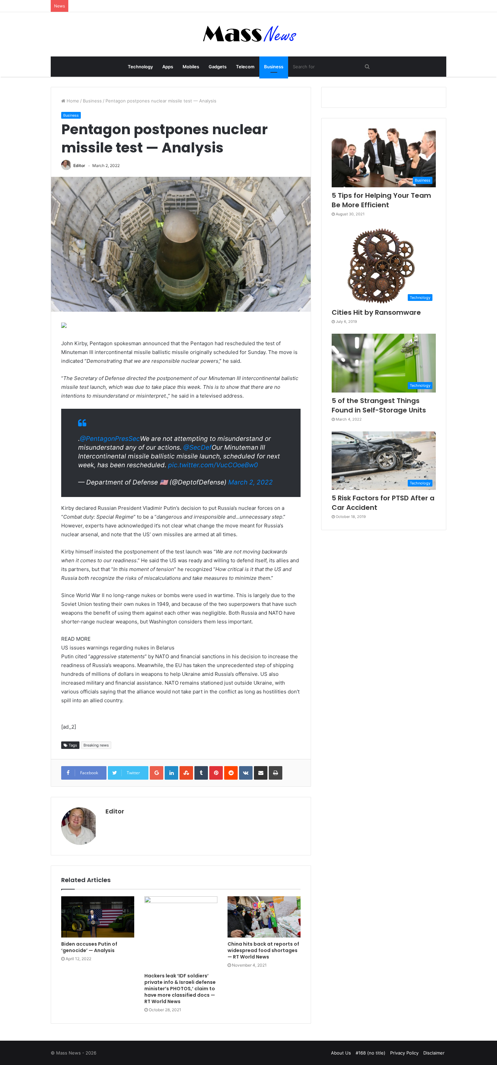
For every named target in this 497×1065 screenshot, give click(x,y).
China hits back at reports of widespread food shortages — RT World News (263, 950)
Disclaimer (434, 1053)
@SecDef (197, 447)
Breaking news (96, 745)
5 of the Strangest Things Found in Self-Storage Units (379, 405)
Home (72, 100)
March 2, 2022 (250, 482)
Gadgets (218, 66)
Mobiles (191, 66)
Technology (140, 66)
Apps (167, 66)
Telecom (245, 66)
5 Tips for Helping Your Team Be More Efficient (381, 200)
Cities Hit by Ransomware (376, 312)
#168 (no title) (370, 1053)
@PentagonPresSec (110, 439)
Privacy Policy (404, 1053)
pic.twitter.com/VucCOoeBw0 (213, 465)
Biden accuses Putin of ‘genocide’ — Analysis (89, 947)
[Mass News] (248, 34)
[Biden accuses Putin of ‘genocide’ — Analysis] (97, 917)
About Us (341, 1053)
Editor (79, 165)
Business (273, 66)
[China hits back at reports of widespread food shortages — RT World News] (264, 917)
